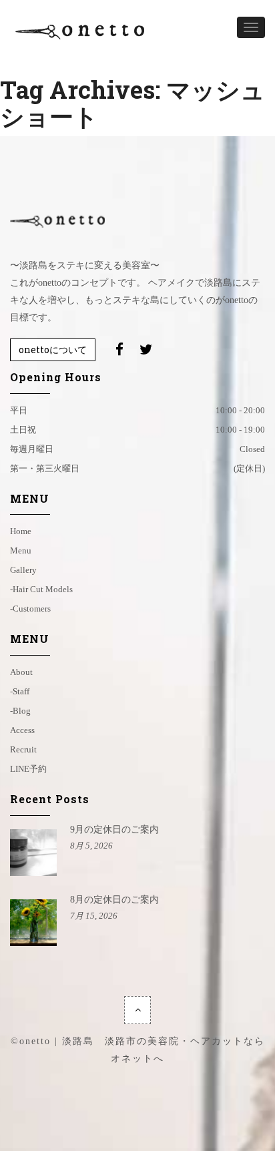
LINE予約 (28, 768)
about (21, 672)
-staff (19, 691)
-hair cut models (41, 589)
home (20, 531)
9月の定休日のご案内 (114, 830)
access (22, 730)
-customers (30, 608)
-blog (20, 710)
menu (20, 550)
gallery (23, 569)
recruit (23, 749)
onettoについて (53, 349)
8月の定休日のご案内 (114, 900)
